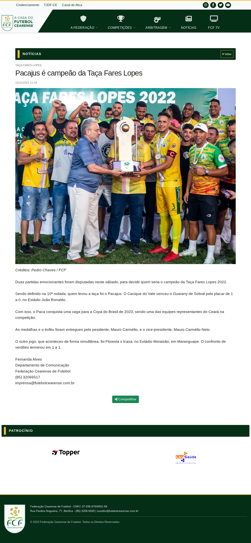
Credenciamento (27, 5)
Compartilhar (126, 399)
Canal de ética (72, 5)
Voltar (228, 54)
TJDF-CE (50, 5)
